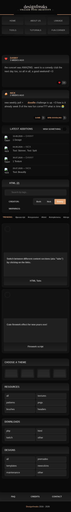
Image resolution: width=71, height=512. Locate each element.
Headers (42, 409)
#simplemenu (55, 217)
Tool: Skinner (19, 150)
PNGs (40, 402)
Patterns (10, 402)
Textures (42, 395)
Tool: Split (32, 150)
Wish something (52, 129)
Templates (11, 465)
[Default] (11, 373)
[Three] (59, 373)
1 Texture (17, 161)
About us (35, 21)
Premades (43, 459)
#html (44, 217)
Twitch (9, 437)
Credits (35, 496)
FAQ (13, 496)
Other (40, 437)
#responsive (33, 217)
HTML (40, 430)
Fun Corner (58, 30)
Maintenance (13, 472)
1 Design (17, 140)
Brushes (10, 409)
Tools (12, 30)
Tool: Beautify (19, 172)
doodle (31, 102)
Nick (49, 201)
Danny (29, 136)
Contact (57, 496)
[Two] (43, 373)
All (7, 395)
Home (13, 21)
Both (38, 201)
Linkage (58, 21)
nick (28, 147)
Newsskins (43, 465)
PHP (8, 430)
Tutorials (35, 30)
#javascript (20, 217)
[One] (27, 373)
